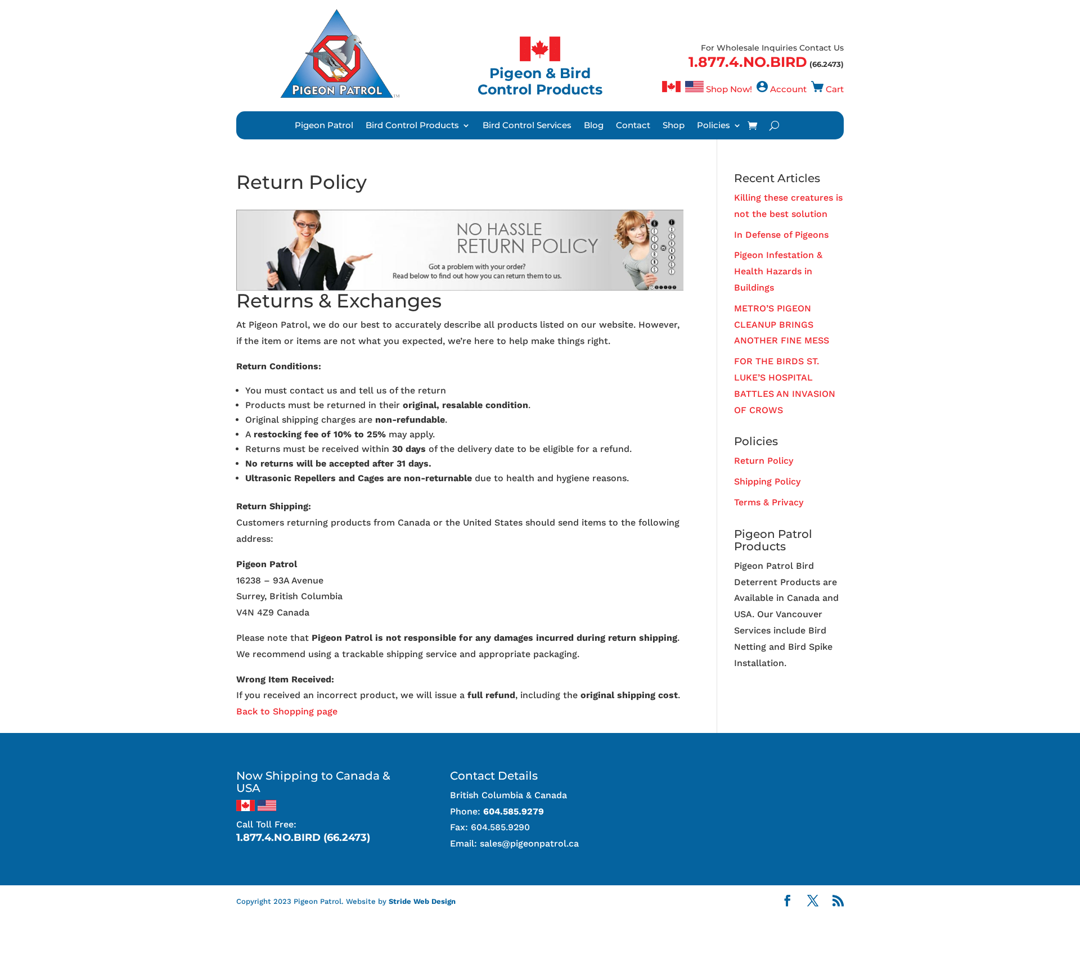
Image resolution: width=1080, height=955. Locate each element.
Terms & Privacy (768, 502)
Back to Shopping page (287, 711)
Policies (713, 125)
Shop (674, 125)
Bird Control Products (412, 125)
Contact (633, 125)
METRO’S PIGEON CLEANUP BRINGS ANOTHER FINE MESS (781, 324)
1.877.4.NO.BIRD (747, 61)
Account (788, 89)
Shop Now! (729, 89)
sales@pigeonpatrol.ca (529, 843)
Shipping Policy (767, 481)
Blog (594, 125)
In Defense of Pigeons (781, 234)
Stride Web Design (422, 901)
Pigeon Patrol (324, 125)
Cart (835, 89)
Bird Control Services (527, 125)
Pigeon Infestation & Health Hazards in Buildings (778, 271)
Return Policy (763, 460)
